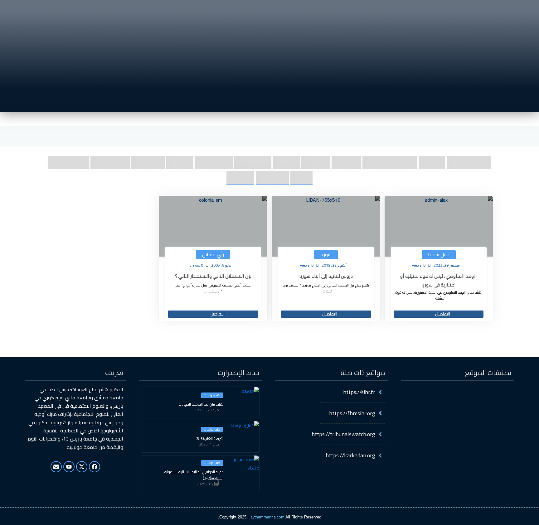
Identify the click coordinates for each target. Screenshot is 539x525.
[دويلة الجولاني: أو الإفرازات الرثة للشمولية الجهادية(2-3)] (243, 471)
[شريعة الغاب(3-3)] (243, 436)
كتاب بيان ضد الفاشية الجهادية (201, 404)
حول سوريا (438, 254)
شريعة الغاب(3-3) (209, 439)
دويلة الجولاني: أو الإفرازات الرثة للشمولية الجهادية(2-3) (193, 475)
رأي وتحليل (213, 254)
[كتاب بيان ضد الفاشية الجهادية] (243, 402)
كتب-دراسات (212, 395)
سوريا (326, 254)
